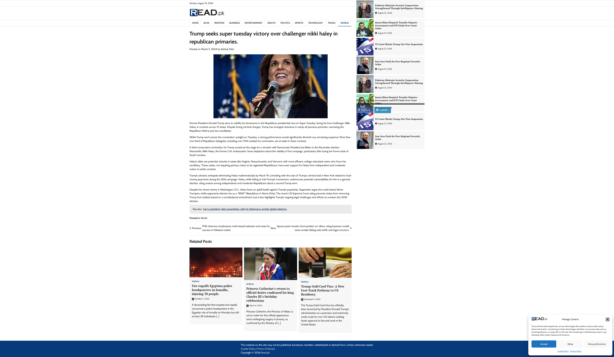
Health (271, 22)
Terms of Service (266, 348)
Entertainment (253, 22)
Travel (332, 22)
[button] (607, 319)
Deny (570, 344)
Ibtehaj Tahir (227, 49)
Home (195, 22)
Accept (543, 344)
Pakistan (219, 22)
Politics (285, 22)
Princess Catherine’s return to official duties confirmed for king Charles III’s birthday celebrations (270, 294)
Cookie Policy (563, 351)
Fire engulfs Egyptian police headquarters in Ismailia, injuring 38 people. (212, 290)
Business (234, 22)
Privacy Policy (576, 351)
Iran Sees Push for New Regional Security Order (397, 63)
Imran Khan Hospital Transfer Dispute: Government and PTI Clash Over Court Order (396, 25)
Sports (299, 22)
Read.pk (265, 352)
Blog (206, 22)
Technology (315, 22)
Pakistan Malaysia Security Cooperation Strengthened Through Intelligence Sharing (399, 7)
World (345, 22)
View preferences (597, 344)
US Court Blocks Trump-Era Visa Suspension (399, 44)
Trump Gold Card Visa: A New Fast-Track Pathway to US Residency (322, 290)
